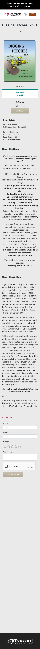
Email (5, 432)
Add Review (7, 417)
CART (25, 6)
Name (5, 423)
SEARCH (13, 6)
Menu (32, 14)
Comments (7, 452)
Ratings (6, 441)
